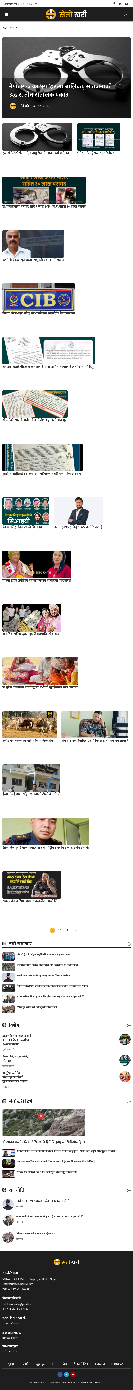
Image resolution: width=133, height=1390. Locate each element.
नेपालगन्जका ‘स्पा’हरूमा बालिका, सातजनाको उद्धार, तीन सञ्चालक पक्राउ (60, 90)
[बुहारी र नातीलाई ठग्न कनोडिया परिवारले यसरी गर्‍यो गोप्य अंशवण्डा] (42, 457)
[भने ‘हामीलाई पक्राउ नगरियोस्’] (98, 137)
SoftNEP (99, 1382)
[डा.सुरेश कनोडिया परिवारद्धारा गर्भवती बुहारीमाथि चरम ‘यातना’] (40, 671)
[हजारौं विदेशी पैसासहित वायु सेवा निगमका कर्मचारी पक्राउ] (37, 137)
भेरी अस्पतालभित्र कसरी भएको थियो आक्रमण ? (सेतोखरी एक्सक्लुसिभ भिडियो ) (56, 1161)
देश (53, 1364)
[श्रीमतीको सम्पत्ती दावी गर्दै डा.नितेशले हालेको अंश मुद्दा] (35, 404)
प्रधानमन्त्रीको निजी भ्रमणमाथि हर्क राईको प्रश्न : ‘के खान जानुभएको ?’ (50, 996)
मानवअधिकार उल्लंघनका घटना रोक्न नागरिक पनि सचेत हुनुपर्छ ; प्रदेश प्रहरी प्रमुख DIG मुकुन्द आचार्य (66, 1151)
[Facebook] (114, 4)
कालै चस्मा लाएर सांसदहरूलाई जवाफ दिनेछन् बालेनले (43, 975)
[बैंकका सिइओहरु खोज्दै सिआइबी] (25, 511)
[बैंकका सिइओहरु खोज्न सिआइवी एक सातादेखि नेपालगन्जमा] (38, 297)
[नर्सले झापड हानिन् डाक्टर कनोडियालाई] (78, 511)
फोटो (64, 1364)
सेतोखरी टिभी (81, 1364)
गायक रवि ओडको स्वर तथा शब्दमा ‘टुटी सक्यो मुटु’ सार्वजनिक (47, 1172)
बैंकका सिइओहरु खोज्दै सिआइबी (15, 1059)
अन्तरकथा (100, 1364)
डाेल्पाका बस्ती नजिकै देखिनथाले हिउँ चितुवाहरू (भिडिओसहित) (48, 965)
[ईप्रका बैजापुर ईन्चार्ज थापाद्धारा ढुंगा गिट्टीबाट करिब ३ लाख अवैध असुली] (45, 831)
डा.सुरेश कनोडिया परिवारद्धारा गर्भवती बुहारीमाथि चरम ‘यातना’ (15, 1077)
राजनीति (24, 1364)
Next (76, 930)
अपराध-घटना (14, 27)
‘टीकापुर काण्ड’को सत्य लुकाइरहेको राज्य (37, 1007)
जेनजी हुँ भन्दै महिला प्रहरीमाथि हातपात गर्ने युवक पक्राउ (43, 954)
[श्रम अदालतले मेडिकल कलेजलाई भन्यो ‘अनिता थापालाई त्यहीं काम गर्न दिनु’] (48, 350)
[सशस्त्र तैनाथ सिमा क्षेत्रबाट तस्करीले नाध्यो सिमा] (31, 885)
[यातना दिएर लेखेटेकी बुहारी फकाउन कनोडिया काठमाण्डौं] (36, 564)
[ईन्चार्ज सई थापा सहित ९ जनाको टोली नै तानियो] (31, 778)
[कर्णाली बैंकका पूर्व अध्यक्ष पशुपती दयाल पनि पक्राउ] (33, 244)
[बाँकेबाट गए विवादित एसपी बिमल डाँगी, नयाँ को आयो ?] (94, 724)
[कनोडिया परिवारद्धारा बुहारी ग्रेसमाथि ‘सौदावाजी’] (31, 618)
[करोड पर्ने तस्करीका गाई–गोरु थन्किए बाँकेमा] (29, 724)
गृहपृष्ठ (4, 27)
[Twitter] (120, 4)
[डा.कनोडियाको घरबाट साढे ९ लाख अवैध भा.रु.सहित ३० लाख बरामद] (44, 190)
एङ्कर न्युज (40, 1364)
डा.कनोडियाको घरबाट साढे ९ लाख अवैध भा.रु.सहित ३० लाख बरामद (16, 1040)
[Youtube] (126, 4)
